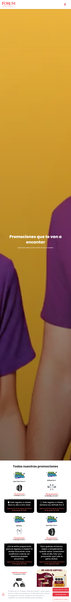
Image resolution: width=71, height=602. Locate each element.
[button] (65, 5)
